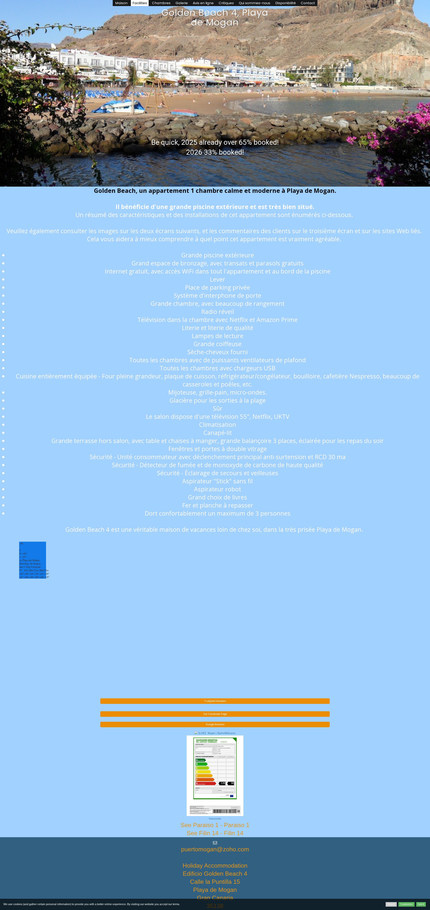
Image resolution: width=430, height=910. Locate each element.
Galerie (182, 3)
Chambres (161, 3)
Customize (406, 904)
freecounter (215, 818)
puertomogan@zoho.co (212, 849)
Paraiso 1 (236, 825)
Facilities (140, 3)
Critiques (226, 3)
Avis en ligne (203, 3)
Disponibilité (285, 3)
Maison (121, 3)
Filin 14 (233, 833)
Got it (421, 904)
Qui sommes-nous (254, 3)
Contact (308, 3)
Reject (391, 904)
